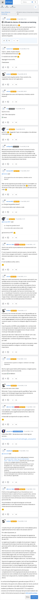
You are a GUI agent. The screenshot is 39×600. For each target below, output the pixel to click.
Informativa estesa (31, 593)
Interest (7, 7)
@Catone (4, 174)
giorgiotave (9, 431)
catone (8, 19)
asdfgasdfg (9, 146)
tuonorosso (9, 48)
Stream (2, 7)
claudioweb (9, 451)
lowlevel (8, 74)
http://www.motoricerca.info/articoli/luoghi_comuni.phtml (19, 439)
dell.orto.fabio (10, 244)
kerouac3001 (9, 171)
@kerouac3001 (6, 222)
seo (7, 108)
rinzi (7, 129)
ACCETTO (34, 597)
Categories (12, 7)
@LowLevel (5, 453)
